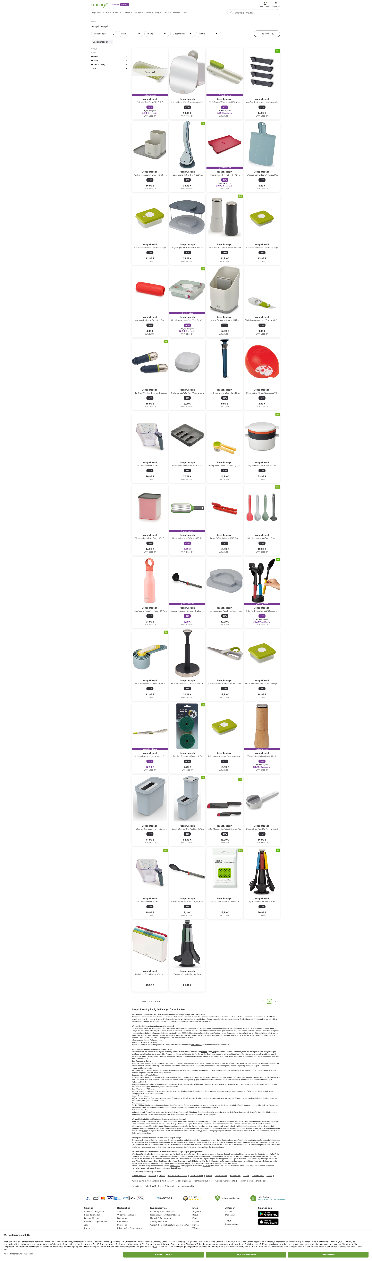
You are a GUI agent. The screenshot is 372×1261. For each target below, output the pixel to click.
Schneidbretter (190, 1019)
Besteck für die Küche (177, 1175)
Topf (214, 1052)
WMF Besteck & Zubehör (163, 1186)
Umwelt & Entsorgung (160, 1218)
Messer (187, 1070)
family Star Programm (94, 1211)
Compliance (122, 1221)
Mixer (162, 1107)
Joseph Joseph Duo (186, 1186)
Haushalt (242, 1180)
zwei (243, 1077)
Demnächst (230, 1214)
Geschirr (152, 1175)
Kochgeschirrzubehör (203, 1180)
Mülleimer (206, 1165)
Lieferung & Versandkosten (162, 1211)
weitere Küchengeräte (225, 1180)
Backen (209, 1175)
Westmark (200, 1163)
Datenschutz (122, 1218)
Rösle (212, 1163)
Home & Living (98, 64)
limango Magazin (92, 1218)
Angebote (196, 1211)
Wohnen (196, 1228)
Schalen (238, 1098)
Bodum (234, 1163)
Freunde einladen (92, 1214)
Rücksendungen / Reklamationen (165, 1214)
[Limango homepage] (100, 4)
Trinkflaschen (196, 1045)
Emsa (225, 1163)
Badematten (235, 1175)
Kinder (195, 1218)
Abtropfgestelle (183, 1180)
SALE (93, 68)
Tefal (193, 1163)
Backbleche (249, 1063)
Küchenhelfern (217, 1128)
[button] (276, 4)
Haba (207, 1163)
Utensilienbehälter (257, 1180)
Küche (144, 1131)
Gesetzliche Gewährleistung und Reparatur (169, 1225)
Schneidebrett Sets (140, 1186)
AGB (119, 1211)
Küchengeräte (150, 1105)
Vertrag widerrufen (158, 1221)
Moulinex (218, 1163)
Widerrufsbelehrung (126, 1214)
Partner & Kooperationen (95, 1221)
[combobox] (253, 13)
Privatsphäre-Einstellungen (129, 1228)
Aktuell (228, 1211)
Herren (94, 60)
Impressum (122, 1225)
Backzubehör (175, 1165)
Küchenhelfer (258, 1175)
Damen (94, 56)
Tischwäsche (221, 1175)
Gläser (162, 1175)
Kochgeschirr (168, 1180)
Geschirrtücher (196, 1175)
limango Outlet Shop (172, 1168)
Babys (195, 1214)
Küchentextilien (139, 1175)
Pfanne (204, 1052)
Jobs (86, 1225)
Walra (246, 1175)
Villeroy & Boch (184, 1163)
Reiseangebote (231, 1224)
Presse (87, 1228)
